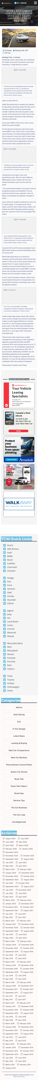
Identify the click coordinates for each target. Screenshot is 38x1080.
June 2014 (22, 1058)
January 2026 (27, 849)
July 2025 (9, 863)
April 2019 (22, 958)
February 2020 (25, 941)
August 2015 (28, 1034)
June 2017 (22, 996)
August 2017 (28, 993)
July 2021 (9, 914)
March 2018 (9, 982)
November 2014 (11, 1051)
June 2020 (22, 934)
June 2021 (22, 914)
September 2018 (11, 972)
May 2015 (9, 1041)
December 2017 (27, 986)
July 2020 (9, 934)
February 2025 (25, 869)
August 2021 (28, 910)
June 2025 (22, 863)
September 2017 (11, 993)
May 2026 (23, 842)
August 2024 (29, 880)
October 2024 (28, 876)
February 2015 (25, 1044)
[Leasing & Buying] (19, 743)
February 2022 (25, 900)
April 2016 (22, 1020)
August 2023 (29, 886)
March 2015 (9, 1044)
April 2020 (23, 938)
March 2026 (23, 845)
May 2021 (9, 917)
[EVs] (19, 722)
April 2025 (23, 866)
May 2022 (9, 897)
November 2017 (11, 989)
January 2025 (10, 873)
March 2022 (10, 900)
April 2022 (23, 897)
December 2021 (27, 904)
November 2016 (11, 1010)
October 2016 (28, 1010)
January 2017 (10, 1006)
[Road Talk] (19, 779)
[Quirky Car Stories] (19, 772)
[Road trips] (19, 793)
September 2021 (11, 910)
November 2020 (11, 928)
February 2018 (25, 982)
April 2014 (22, 1061)
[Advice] (19, 707)
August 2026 (10, 839)
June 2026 (9, 842)
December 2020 (27, 924)
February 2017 (25, 1003)
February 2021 (25, 921)
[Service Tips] (19, 800)
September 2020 (11, 931)
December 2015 (27, 1027)
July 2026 (24, 839)
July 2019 (9, 955)
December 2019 (27, 945)
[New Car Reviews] (19, 757)
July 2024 (9, 883)
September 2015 (11, 1034)
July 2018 (9, 976)
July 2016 (9, 1017)
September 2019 (11, 952)
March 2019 (9, 962)
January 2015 (10, 1047)
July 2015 (9, 1037)
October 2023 (23, 883)
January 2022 (10, 904)
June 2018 (22, 976)
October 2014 (28, 1051)
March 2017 (9, 1003)
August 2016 (28, 1013)
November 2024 (11, 876)
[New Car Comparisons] (19, 750)
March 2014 (9, 1065)
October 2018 (28, 969)
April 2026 (9, 845)
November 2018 (11, 969)
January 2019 (10, 965)
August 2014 (28, 1054)
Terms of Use (21, 1076)
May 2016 (9, 1020)
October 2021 (28, 907)
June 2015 (22, 1037)
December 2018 (27, 965)
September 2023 (11, 886)
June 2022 (22, 893)
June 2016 (22, 1017)
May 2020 (9, 938)
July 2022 (9, 893)
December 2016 (27, 1006)
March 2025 (10, 869)
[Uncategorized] (19, 822)
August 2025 (29, 859)
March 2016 (9, 1023)
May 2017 (9, 1000)
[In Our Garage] (19, 729)
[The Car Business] (19, 807)
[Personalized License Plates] (19, 765)
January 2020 (10, 945)
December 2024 (27, 873)
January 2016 (10, 1027)
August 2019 (28, 952)
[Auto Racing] (19, 714)
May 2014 (9, 1061)
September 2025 (11, 859)
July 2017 (9, 996)
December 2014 (27, 1047)
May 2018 (9, 979)
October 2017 (28, 989)
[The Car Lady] (19, 815)
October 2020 (28, 928)
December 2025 (11, 852)
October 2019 (28, 948)
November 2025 (11, 856)
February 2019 (25, 962)
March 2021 (9, 921)
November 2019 (11, 948)
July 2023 (9, 890)
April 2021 (22, 917)
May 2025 (9, 866)
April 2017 (22, 1000)
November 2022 (24, 890)
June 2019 (22, 955)
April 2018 (22, 979)
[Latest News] (19, 736)
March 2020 (10, 941)
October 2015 (28, 1030)
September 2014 (11, 1054)
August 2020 (29, 931)
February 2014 (25, 1065)
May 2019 (9, 958)
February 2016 (25, 1023)
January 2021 (10, 924)
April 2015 (22, 1041)
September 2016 (11, 1013)
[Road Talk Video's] (19, 786)
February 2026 (11, 849)
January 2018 (10, 986)
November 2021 (11, 907)
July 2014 (9, 1058)
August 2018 (28, 972)
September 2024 (11, 880)
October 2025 (28, 856)
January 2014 (10, 1068)
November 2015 (11, 1030)
